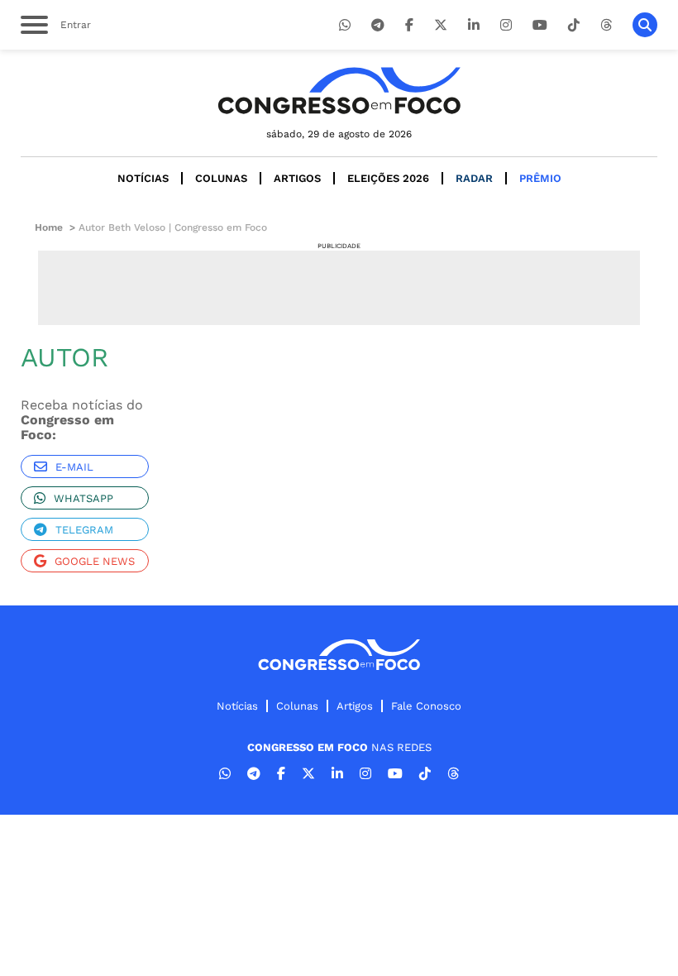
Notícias (143, 178)
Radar (474, 178)
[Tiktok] (574, 25)
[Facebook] (409, 25)
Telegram (84, 530)
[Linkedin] (474, 25)
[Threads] (606, 25)
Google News (95, 561)
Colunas (221, 178)
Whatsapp (83, 498)
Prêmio (540, 178)
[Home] (339, 90)
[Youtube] (539, 25)
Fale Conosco (426, 706)
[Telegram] (377, 25)
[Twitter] (440, 25)
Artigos (297, 178)
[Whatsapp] (345, 25)
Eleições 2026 (388, 178)
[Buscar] (645, 24)
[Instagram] (506, 25)
